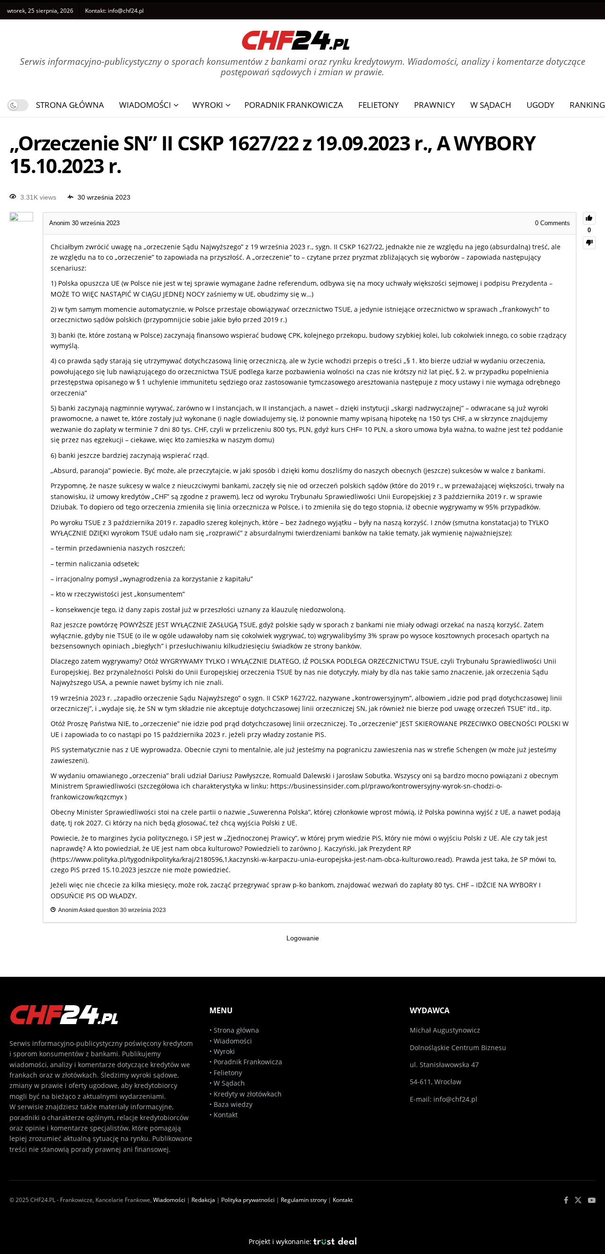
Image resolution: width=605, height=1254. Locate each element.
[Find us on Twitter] (578, 1200)
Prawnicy (434, 104)
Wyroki (207, 104)
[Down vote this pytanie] (589, 243)
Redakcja (203, 1200)
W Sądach (490, 104)
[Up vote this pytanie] (589, 218)
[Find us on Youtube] (592, 1200)
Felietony (378, 104)
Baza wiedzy (233, 1104)
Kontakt (226, 1114)
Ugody (540, 104)
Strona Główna (70, 104)
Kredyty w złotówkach (248, 1093)
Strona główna (236, 1030)
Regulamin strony (304, 1200)
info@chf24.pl (126, 11)
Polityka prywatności (248, 1200)
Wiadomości (145, 104)
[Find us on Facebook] (566, 1200)
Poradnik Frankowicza (293, 104)
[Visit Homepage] (296, 37)
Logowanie (302, 938)
